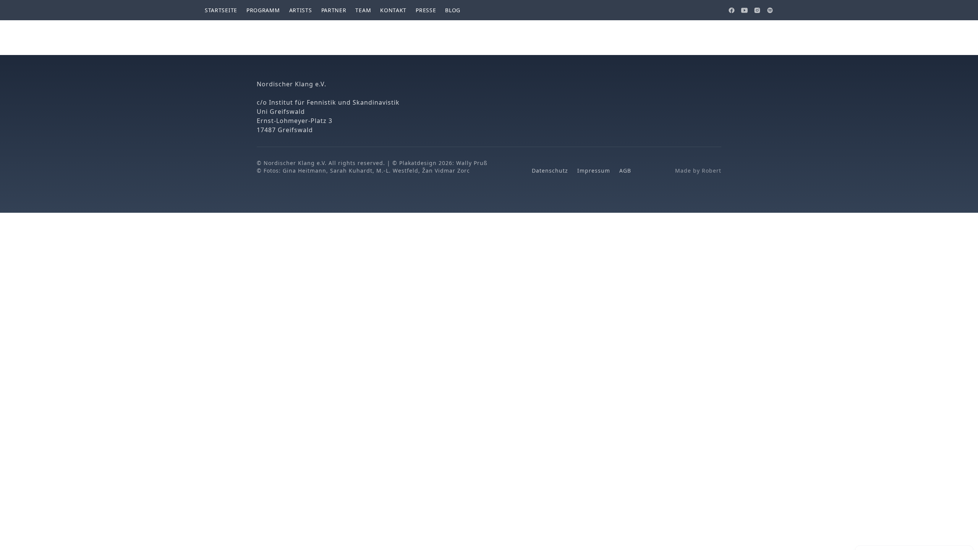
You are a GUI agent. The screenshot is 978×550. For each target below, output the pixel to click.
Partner (334, 10)
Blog (452, 10)
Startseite (221, 10)
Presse (426, 10)
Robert (711, 170)
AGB (625, 170)
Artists (300, 10)
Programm (263, 10)
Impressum (593, 170)
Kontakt (393, 10)
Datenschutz (550, 170)
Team (363, 10)
